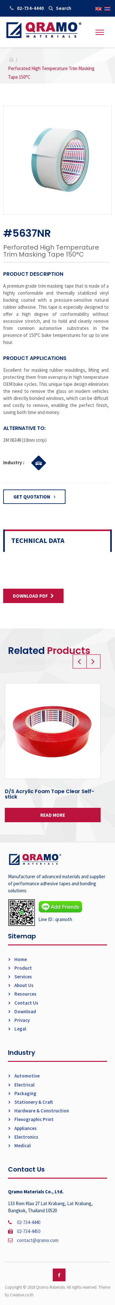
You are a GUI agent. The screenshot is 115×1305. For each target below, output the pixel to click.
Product (22, 968)
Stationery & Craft (33, 1102)
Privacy (21, 1020)
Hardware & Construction (41, 1111)
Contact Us (25, 1003)
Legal (19, 1029)
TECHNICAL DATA (38, 540)
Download (24, 1011)
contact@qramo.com (37, 1240)
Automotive (26, 1076)
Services (22, 977)
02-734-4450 (28, 1231)
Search (63, 8)
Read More (52, 815)
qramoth (63, 919)
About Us (23, 985)
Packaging (24, 1093)
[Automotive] (37, 462)
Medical (22, 1145)
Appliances (25, 1128)
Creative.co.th (22, 1295)
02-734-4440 (30, 8)
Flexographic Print (33, 1119)
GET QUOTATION (32, 497)
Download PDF (30, 596)
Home (20, 959)
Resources (24, 994)
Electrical (23, 1085)
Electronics (25, 1137)
